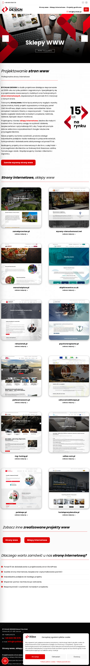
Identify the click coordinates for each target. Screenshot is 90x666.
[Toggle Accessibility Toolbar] (5, 661)
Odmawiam (56, 657)
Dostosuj (77, 657)
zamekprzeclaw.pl (21, 231)
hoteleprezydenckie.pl (68, 512)
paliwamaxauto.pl (21, 400)
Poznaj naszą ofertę (45, 51)
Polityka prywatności (63, 662)
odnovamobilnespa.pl (69, 400)
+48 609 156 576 (10, 3)
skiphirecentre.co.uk (68, 287)
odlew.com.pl (69, 456)
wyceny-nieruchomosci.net (69, 231)
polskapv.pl (21, 512)
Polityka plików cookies (48, 662)
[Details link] (21, 207)
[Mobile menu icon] (86, 9)
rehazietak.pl (21, 344)
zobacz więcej (20, 234)
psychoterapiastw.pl (69, 344)
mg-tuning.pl (21, 456)
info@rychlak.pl (75, 12)
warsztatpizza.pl (21, 287)
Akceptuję (35, 657)
